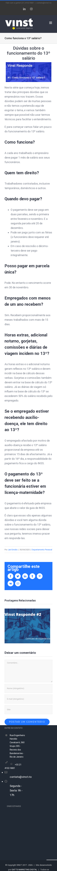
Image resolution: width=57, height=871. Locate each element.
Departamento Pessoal (42, 549)
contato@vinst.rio (43, 3)
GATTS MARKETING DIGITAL (24, 869)
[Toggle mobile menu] (50, 22)
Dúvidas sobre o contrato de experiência (27, 626)
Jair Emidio (13, 549)
